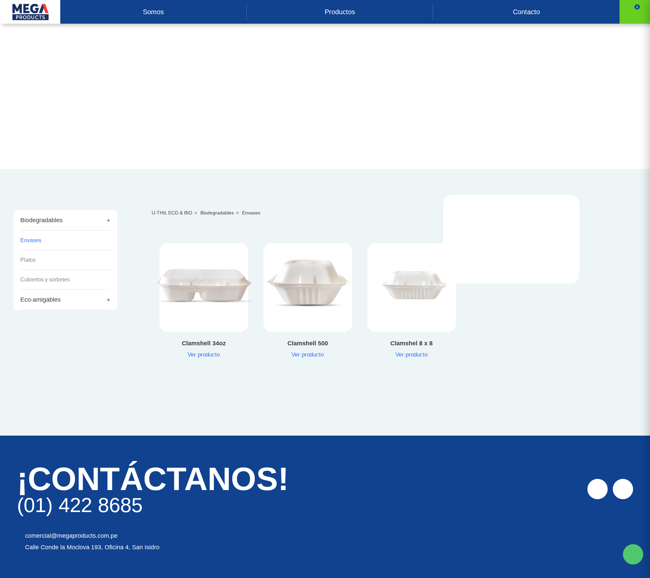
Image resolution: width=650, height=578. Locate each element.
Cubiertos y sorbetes (45, 279)
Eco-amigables (40, 299)
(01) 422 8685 (80, 505)
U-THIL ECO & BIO (174, 212)
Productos (340, 12)
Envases (30, 240)
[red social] (597, 489)
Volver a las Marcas (38, 68)
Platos (28, 260)
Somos (153, 12)
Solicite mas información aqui (633, 554)
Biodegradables (41, 220)
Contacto (526, 12)
